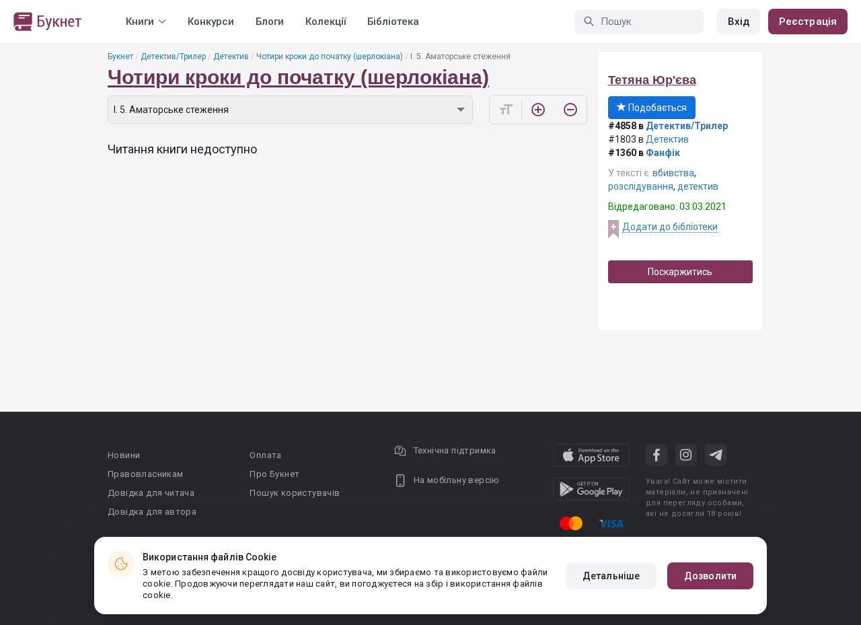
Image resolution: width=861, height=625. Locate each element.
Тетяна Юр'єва (652, 80)
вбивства (673, 173)
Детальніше (611, 576)
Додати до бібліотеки (670, 226)
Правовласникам (146, 474)
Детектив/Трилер (173, 56)
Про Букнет (274, 474)
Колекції (325, 21)
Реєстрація (808, 21)
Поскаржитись (680, 271)
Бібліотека (393, 21)
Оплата (265, 455)
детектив (697, 186)
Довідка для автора (152, 512)
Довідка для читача (151, 493)
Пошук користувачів (295, 493)
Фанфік (663, 152)
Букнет (120, 56)
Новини (124, 455)
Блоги (270, 21)
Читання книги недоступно (182, 149)
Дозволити (710, 576)
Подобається (656, 107)
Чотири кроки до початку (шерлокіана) (329, 56)
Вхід (738, 21)
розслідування (640, 186)
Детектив (231, 56)
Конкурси (211, 21)
